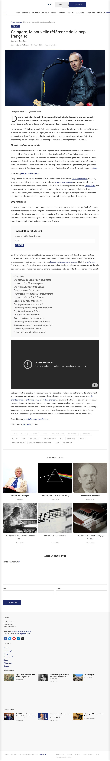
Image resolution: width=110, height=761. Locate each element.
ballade (23, 434)
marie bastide (34, 438)
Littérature (90, 13)
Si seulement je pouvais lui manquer (64, 262)
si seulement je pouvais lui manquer (40, 443)
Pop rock (83, 438)
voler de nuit (67, 443)
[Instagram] (22, 638)
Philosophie (80, 13)
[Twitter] (9, 638)
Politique (45, 13)
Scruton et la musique (20, 496)
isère (24, 438)
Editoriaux (26, 13)
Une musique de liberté (90, 496)
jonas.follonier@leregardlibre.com (36, 419)
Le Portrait (91, 262)
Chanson (44, 434)
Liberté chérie (90, 186)
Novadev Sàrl (42, 754)
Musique (19, 22)
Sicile (57, 443)
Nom (5, 588)
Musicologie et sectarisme (55, 536)
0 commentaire (50, 45)
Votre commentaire (11, 562)
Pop (61, 438)
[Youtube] (14, 638)
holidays (15, 438)
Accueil (17, 13)
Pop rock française (18, 443)
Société (53, 13)
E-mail (59, 588)
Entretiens (36, 13)
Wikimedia (26, 424)
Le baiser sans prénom (63, 182)
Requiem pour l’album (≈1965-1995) (55, 496)
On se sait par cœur (79, 179)
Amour (14, 434)
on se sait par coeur (49, 438)
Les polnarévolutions (30, 173)
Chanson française (58, 434)
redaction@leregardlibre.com (21, 631)
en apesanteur (72, 434)
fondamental (86, 434)
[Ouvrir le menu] (4, 13)
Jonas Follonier (23, 45)
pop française (71, 438)
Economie (62, 13)
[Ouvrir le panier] (104, 13)
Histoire (70, 13)
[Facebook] (5, 638)
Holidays (94, 168)
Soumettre (12, 603)
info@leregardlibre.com (22, 634)
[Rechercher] (99, 12)
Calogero (34, 434)
